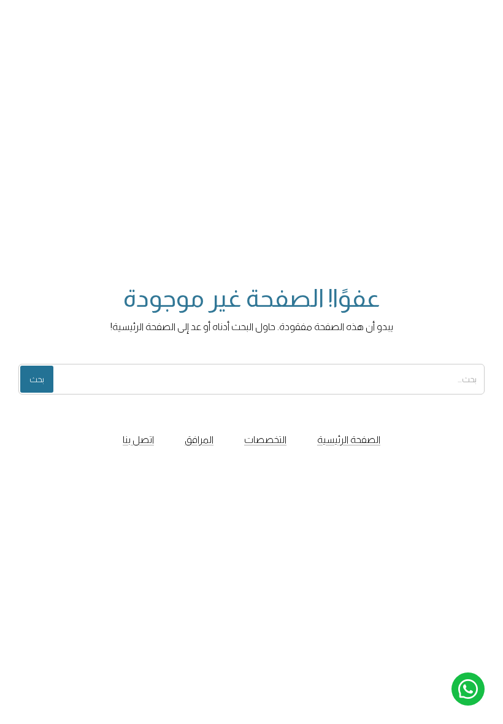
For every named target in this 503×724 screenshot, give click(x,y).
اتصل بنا (138, 439)
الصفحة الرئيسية (348, 439)
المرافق (199, 439)
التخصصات (265, 439)
